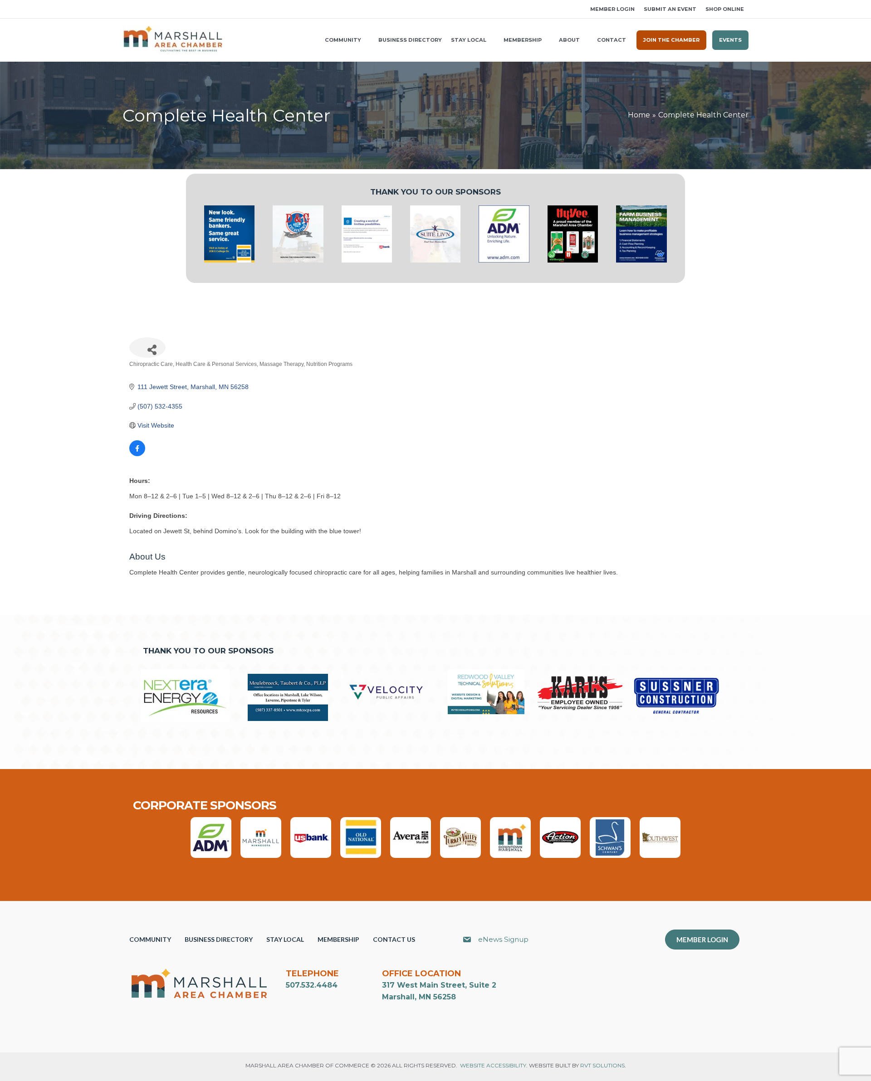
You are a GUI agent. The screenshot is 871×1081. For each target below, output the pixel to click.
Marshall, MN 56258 (419, 997)
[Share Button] (147, 347)
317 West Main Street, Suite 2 (439, 985)
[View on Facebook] (137, 454)
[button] (125, 9)
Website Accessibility (493, 1065)
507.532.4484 (312, 985)
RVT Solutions (602, 1065)
